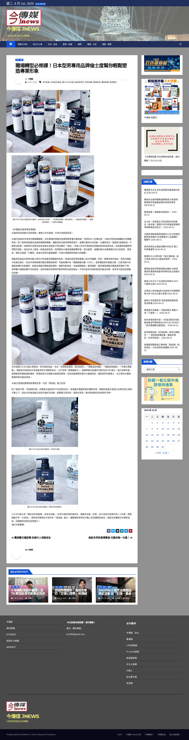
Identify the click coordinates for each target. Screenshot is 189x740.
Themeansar (50, 735)
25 (168, 441)
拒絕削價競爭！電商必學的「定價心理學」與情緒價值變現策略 (71, 593)
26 (173, 441)
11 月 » (165, 453)
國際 (80, 44)
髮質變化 (113, 82)
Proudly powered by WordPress (18, 735)
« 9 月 (158, 453)
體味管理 (105, 82)
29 (152, 447)
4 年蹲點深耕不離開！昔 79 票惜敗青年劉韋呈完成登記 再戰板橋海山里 (28, 593)
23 (157, 441)
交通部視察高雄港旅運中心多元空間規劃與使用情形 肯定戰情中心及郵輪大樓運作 (161, 237)
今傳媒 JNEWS (22, 29)
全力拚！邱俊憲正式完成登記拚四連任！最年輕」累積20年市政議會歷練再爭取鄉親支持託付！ (162, 224)
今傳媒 (30, 79)
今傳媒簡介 (149, 735)
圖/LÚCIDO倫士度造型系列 (73, 82)
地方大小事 (37, 44)
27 (179, 441)
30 (157, 447)
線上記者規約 (175, 735)
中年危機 (45, 82)
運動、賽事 (107, 44)
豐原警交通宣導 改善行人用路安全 (32, 537)
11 (168, 429)
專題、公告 (92, 44)
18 (168, 435)
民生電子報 (131, 677)
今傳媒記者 (161, 735)
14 (147, 435)
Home (120, 735)
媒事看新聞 (131, 658)
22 (152, 441)
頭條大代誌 (22, 44)
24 (163, 441)
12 (173, 429)
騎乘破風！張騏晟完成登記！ (157, 212)
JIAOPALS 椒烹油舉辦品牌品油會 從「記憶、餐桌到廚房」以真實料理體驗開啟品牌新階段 (114, 595)
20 (179, 435)
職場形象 (97, 82)
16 (157, 435)
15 (152, 435)
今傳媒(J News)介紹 (133, 735)
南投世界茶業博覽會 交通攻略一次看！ (109, 537)
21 (147, 441)
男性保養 (88, 82)
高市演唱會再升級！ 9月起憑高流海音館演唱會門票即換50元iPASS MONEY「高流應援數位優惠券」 (162, 322)
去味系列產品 (56, 82)
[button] (180, 44)
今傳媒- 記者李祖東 (122, 598)
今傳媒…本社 (132, 633)
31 (163, 447)
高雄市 (110, 587)
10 (163, 429)
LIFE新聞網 (131, 645)
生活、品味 (52, 44)
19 (173, 435)
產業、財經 (67, 44)
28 (147, 447)
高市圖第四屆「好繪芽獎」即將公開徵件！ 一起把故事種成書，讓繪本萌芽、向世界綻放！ (161, 335)
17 (163, 435)
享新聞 (129, 683)
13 (179, 429)
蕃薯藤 (129, 639)
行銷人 (30, 598)
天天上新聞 (131, 664)
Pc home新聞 (132, 652)
